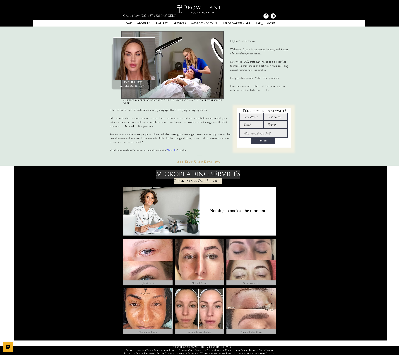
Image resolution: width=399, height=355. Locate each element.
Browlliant (202, 8)
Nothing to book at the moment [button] (237, 211)
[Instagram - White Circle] (273, 16)
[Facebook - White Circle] (266, 16)
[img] (161, 211)
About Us (171, 150)
